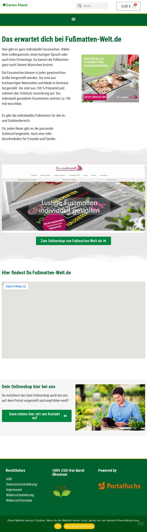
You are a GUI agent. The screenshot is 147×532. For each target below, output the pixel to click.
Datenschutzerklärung (21, 484)
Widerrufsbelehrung (20, 495)
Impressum (14, 490)
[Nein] (141, 523)
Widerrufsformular (19, 500)
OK (58, 526)
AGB (9, 479)
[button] (73, 19)
